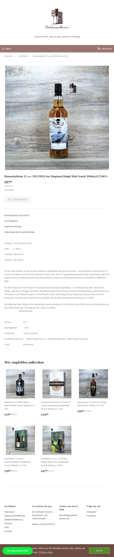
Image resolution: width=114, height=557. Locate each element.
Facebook (91, 516)
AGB (6, 527)
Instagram (91, 512)
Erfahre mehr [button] (46, 552)
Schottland (22, 56)
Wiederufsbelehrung (13, 519)
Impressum (9, 512)
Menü (8, 49)
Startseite (8, 56)
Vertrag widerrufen (18, 550)
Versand (8, 523)
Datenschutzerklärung (14, 516)
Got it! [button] (99, 550)
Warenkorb (106, 49)
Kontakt (8, 531)
